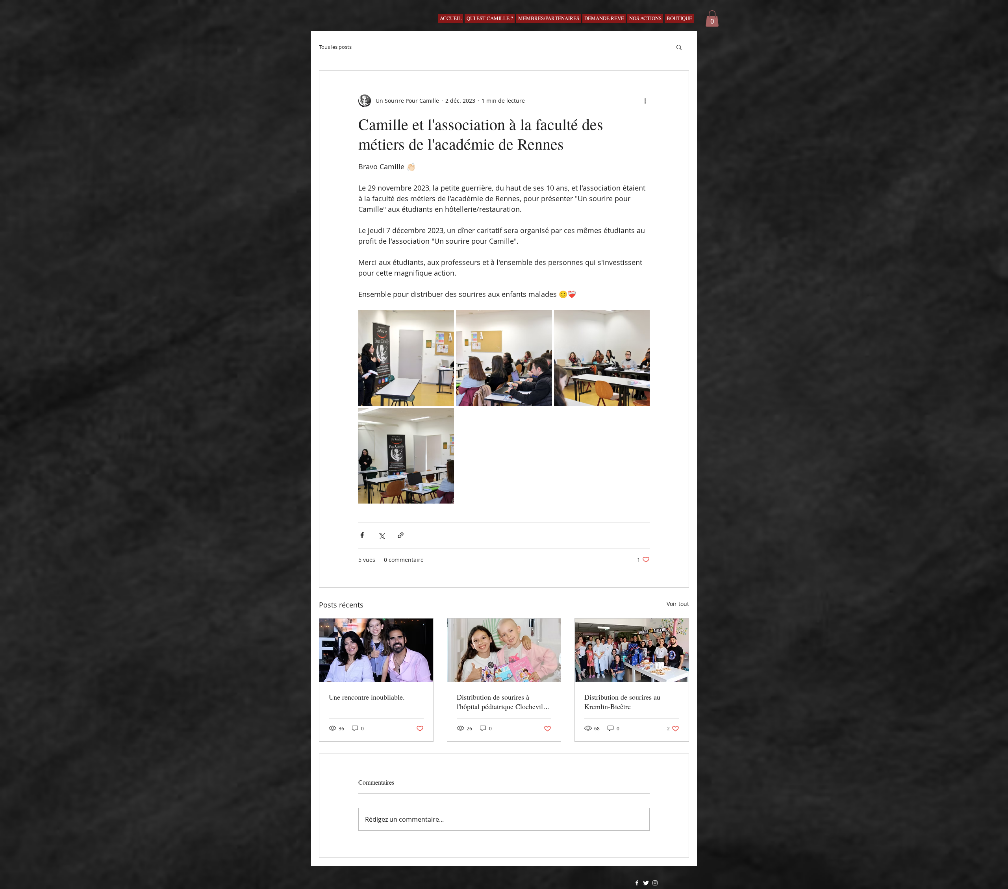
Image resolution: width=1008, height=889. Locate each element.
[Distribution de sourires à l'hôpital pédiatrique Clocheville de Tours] (504, 650)
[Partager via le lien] (400, 535)
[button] (712, 18)
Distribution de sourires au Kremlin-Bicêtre (622, 701)
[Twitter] (646, 883)
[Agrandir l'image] (406, 358)
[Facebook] (637, 883)
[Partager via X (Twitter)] (381, 535)
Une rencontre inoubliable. (367, 697)
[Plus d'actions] (645, 101)
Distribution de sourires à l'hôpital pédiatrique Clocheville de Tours (502, 701)
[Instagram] (655, 883)
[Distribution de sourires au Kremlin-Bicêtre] (632, 650)
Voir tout (678, 603)
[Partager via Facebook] (362, 535)
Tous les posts (335, 46)
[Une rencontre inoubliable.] (376, 650)
